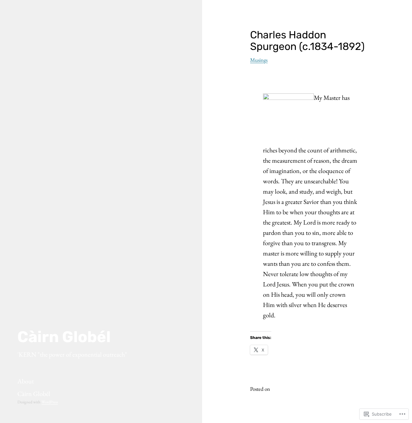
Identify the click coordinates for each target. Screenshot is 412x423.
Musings (258, 59)
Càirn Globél (64, 337)
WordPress (50, 402)
